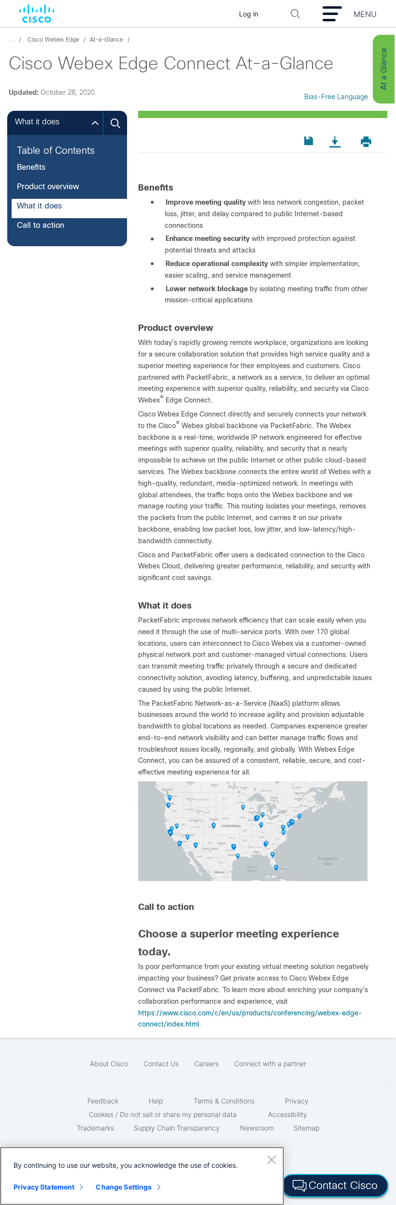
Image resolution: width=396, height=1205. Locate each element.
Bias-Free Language (336, 97)
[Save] (310, 140)
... (11, 39)
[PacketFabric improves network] (253, 879)
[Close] (271, 1159)
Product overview (48, 186)
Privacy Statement (44, 1187)
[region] (142, 1176)
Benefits (31, 167)
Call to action (40, 225)
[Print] (369, 141)
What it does (39, 206)
